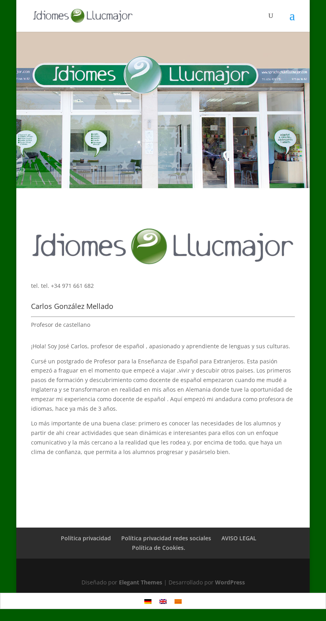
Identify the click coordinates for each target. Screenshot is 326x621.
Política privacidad (86, 538)
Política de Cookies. (158, 547)
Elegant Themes (140, 582)
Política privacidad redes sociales (166, 538)
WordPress (230, 582)
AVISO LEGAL (238, 538)
